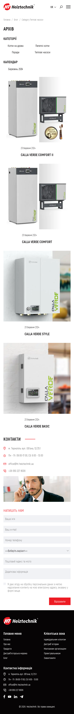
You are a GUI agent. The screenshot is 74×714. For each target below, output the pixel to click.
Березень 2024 (15, 69)
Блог (16, 19)
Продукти (7, 648)
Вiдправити (59, 601)
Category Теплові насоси (32, 19)
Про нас (6, 644)
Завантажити (49, 657)
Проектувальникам (52, 653)
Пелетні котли (42, 45)
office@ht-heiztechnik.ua (19, 684)
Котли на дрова (15, 45)
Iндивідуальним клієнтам (55, 639)
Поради (15, 52)
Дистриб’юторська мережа (15, 653)
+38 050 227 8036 (15, 689)
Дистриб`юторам (51, 644)
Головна (6, 19)
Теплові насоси (42, 52)
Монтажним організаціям (55, 648)
